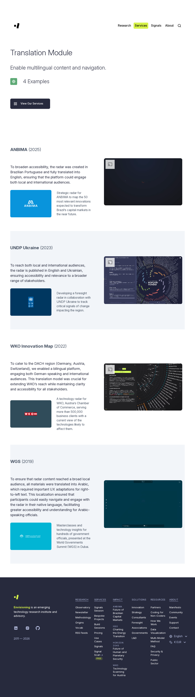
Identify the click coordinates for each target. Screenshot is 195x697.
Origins (79, 622)
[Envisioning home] (17, 25)
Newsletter (81, 612)
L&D (134, 637)
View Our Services (32, 103)
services (100, 599)
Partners (156, 607)
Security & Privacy (157, 653)
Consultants (139, 617)
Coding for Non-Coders (158, 614)
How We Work (156, 622)
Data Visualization (158, 631)
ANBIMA (18, 149)
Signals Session (99, 609)
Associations (139, 627)
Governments (140, 632)
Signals (98, 646)
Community (176, 612)
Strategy (137, 612)
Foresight (137, 622)
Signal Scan (98, 655)
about (173, 599)
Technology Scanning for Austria (120, 670)
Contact (174, 627)
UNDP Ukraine (24, 247)
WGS (15, 461)
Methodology (83, 617)
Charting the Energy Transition (119, 631)
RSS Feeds (81, 632)
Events (173, 617)
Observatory (82, 607)
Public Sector (154, 661)
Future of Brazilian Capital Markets (118, 613)
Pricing (98, 632)
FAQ (153, 646)
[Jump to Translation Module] (13, 81)
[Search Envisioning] (179, 26)
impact (118, 599)
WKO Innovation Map (31, 346)
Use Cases (98, 639)
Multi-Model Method (158, 639)
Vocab (79, 627)
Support (174, 622)
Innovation (138, 607)
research (82, 599)
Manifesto (175, 607)
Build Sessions (99, 626)
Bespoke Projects (99, 617)
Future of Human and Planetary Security (120, 650)
